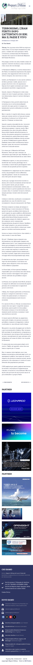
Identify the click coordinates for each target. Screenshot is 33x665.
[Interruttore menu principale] (29, 6)
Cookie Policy (6, 592)
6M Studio (28, 661)
